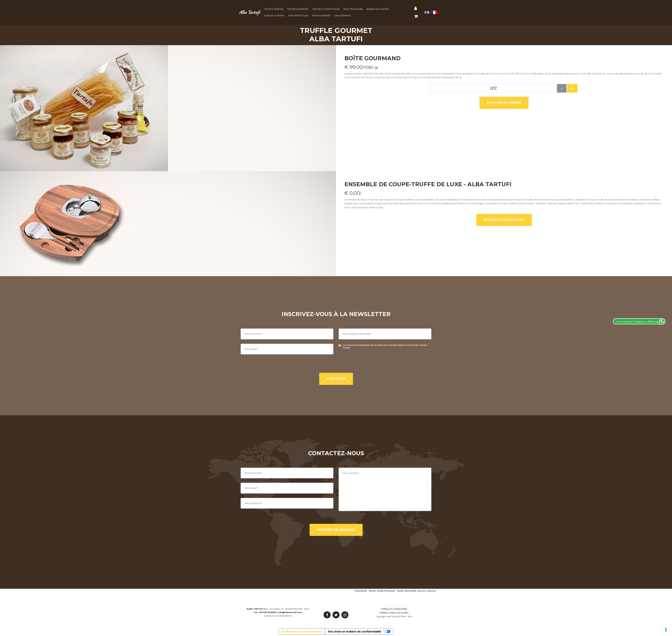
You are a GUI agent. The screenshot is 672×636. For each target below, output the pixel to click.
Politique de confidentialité (394, 609)
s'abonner (336, 379)
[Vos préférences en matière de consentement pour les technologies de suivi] (666, 630)
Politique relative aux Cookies (394, 612)
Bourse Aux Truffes (378, 9)
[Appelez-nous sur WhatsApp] (666, 556)
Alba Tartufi (249, 12)
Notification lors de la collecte (302, 631)
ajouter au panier (504, 103)
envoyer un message (336, 530)
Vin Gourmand (342, 15)
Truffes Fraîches (273, 9)
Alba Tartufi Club (298, 15)
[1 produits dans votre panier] (416, 16)
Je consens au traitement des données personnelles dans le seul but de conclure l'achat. (385, 346)
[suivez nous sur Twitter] (336, 614)
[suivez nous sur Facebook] (327, 614)
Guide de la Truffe (274, 15)
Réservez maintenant (504, 220)
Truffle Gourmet (321, 15)
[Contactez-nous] (415, 8)
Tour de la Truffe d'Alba (326, 9)
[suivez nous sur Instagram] (344, 614)
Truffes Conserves (297, 9)
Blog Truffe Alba (353, 9)
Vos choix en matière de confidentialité (354, 631)
